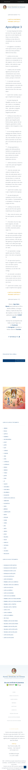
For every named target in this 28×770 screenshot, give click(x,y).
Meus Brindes (7, 1)
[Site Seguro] (14, 684)
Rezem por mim (14, 713)
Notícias (14, 706)
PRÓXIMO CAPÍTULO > (14, 21)
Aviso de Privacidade (14, 717)
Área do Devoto (14, 695)
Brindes (14, 702)
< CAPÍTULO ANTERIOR (13, 19)
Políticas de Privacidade (14, 720)
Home (14, 692)
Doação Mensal (21, 1)
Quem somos (14, 699)
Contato (14, 710)
